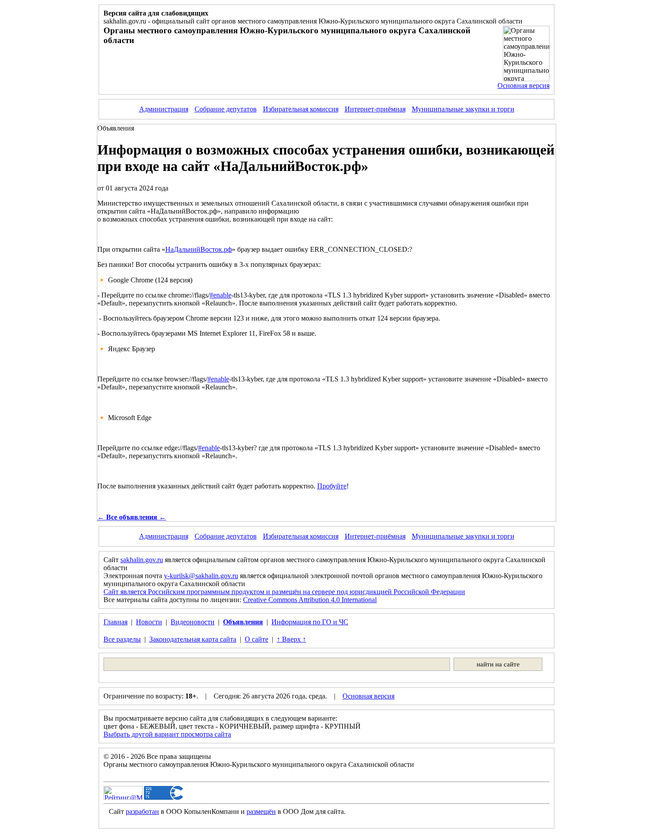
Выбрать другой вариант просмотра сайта (167, 734)
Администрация (163, 109)
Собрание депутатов (226, 109)
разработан (142, 811)
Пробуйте (331, 486)
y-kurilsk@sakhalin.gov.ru (201, 575)
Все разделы (122, 639)
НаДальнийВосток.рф (198, 249)
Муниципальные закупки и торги (463, 109)
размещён (261, 811)
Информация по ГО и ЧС (309, 622)
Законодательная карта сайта (192, 639)
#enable (220, 295)
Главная (115, 622)
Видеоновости (193, 622)
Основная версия (523, 85)
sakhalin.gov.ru (141, 559)
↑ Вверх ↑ (291, 639)
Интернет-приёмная (375, 109)
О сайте (256, 639)
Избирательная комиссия (300, 109)
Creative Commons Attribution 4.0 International (310, 599)
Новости (149, 622)
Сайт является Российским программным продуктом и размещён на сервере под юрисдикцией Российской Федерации (284, 591)
